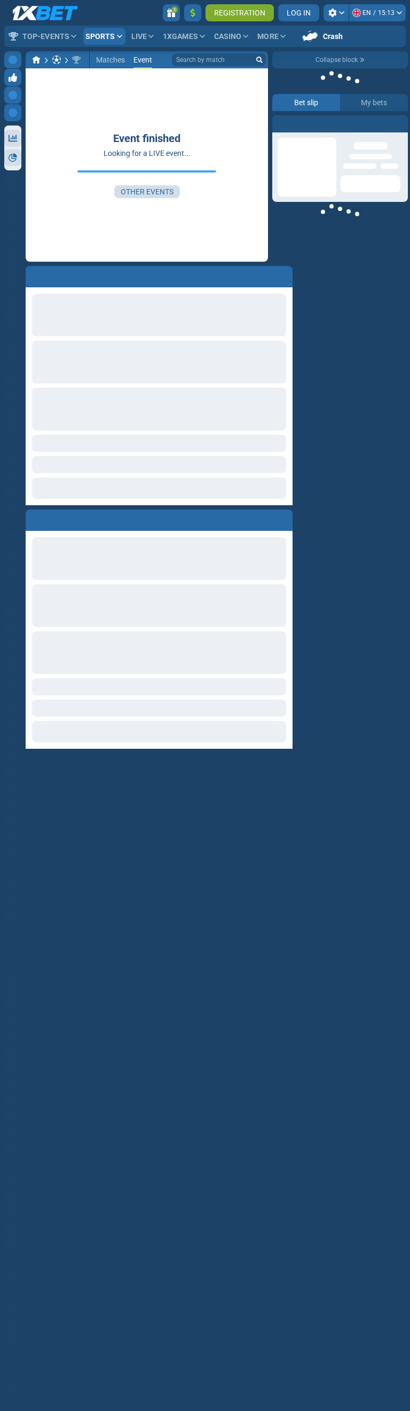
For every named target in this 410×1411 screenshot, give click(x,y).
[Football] (56, 59)
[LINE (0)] (36, 59)
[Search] (259, 59)
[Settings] (336, 12)
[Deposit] (192, 12)
